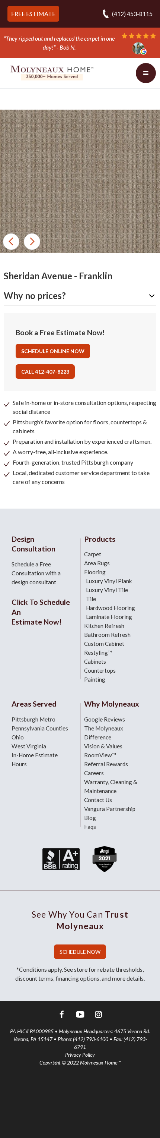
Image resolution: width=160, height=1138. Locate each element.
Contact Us (98, 799)
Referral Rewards (106, 764)
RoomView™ (100, 755)
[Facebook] (62, 1015)
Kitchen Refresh (104, 625)
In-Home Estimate (35, 755)
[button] (11, 241)
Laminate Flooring (109, 616)
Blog (90, 817)
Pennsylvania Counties (40, 728)
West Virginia (29, 746)
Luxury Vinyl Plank (109, 581)
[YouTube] (80, 1015)
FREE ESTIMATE (33, 13)
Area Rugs (97, 563)
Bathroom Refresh (107, 634)
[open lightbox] (80, 217)
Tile (91, 598)
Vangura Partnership (109, 808)
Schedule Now (80, 952)
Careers (94, 773)
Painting (94, 679)
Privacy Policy (80, 1054)
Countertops (100, 670)
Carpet (92, 554)
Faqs (90, 826)
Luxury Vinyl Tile (107, 590)
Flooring (95, 572)
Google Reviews (104, 719)
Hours (19, 764)
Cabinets (95, 661)
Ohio (18, 737)
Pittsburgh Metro (33, 719)
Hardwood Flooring (110, 607)
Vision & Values (103, 746)
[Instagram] (98, 1015)
